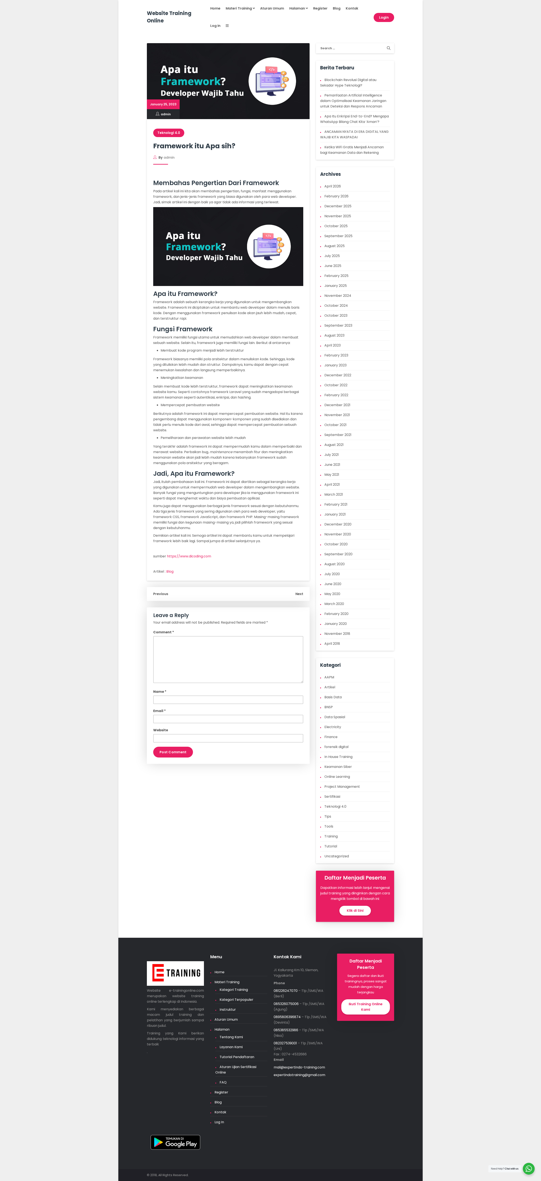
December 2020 (337, 524)
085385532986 (286, 1030)
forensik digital (336, 746)
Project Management (342, 786)
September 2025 (338, 236)
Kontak (352, 8)
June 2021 (332, 464)
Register (320, 8)
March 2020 (334, 603)
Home (215, 8)
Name (160, 691)
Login (384, 17)
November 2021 (337, 414)
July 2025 (332, 255)
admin (166, 114)
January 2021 (335, 514)
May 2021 (331, 474)
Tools (328, 826)
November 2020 (337, 534)
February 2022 (336, 395)
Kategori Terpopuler (236, 999)
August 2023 (334, 335)
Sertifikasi (332, 796)
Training (331, 836)
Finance (330, 736)
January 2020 (335, 623)
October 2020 (336, 544)
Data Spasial (334, 717)
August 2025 (334, 245)
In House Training (338, 756)
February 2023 (336, 355)
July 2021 (331, 454)
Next (299, 593)
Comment (163, 632)
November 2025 (337, 216)
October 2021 (335, 424)
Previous (160, 593)
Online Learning (337, 776)
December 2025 (337, 206)
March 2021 (333, 494)
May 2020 (332, 593)
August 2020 (334, 564)
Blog (336, 8)
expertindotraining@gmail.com (299, 1074)
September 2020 (338, 554)
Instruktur (228, 1009)
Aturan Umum (272, 8)
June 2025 (332, 265)
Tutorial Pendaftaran (237, 1057)
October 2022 (335, 385)
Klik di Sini (355, 910)
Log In (215, 25)
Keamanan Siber (338, 766)
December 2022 (337, 375)
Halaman (297, 8)
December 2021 (337, 405)
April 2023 (332, 345)
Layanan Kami (231, 1047)
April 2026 (332, 186)
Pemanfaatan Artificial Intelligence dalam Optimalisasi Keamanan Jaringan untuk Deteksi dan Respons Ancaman (353, 101)
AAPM (329, 677)
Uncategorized (336, 856)
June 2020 (332, 584)
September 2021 (337, 434)
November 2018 (337, 633)
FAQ (223, 1082)
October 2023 (335, 315)
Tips (327, 816)
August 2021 (334, 444)
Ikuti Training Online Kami (366, 1007)
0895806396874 (287, 1017)
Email (159, 710)
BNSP (328, 707)
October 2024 (336, 305)
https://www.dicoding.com (189, 556)
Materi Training (239, 8)
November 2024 (337, 295)
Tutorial (330, 846)
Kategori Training (234, 989)
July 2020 (332, 574)
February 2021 (335, 504)
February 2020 (336, 613)
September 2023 (338, 325)
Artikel (329, 687)
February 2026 (336, 196)
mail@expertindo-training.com (299, 1067)
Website (160, 730)
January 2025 (335, 285)
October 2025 (336, 226)
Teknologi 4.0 (168, 133)
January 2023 (335, 365)
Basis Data (333, 697)
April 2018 (332, 643)
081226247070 (286, 990)
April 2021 (332, 484)
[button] (224, 26)
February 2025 (336, 275)
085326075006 (286, 1003)
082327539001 (285, 1043)
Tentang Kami (231, 1037)
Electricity (332, 727)
